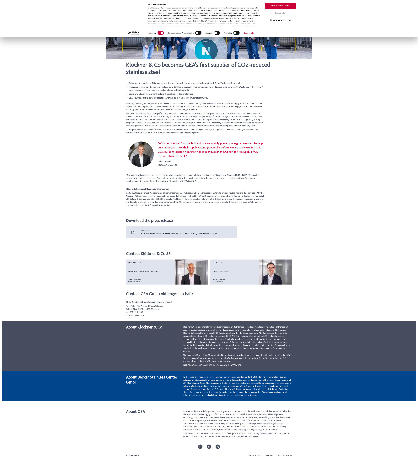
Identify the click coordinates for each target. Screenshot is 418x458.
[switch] (198, 33)
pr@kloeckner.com (134, 282)
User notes (269, 455)
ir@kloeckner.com (217, 282)
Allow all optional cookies (280, 6)
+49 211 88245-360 (134, 279)
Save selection (280, 13)
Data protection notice (284, 455)
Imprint (260, 455)
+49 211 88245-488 (218, 279)
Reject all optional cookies (280, 20)
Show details (249, 33)
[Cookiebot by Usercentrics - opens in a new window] (133, 33)
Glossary (251, 455)
